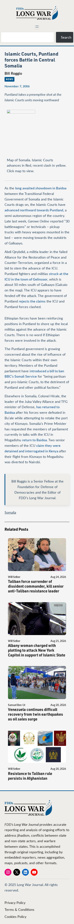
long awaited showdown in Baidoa (40, 188)
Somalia (10, 512)
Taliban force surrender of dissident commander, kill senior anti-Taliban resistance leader (36, 586)
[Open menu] (37, 26)
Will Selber (14, 577)
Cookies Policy (15, 916)
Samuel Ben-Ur (16, 705)
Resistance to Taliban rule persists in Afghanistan (30, 776)
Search (66, 37)
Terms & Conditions (19, 909)
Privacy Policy (15, 902)
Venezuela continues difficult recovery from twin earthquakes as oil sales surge (35, 714)
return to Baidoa (34, 439)
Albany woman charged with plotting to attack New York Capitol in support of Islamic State (36, 650)
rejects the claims (32, 301)
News (9, 79)
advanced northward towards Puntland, (34, 210)
